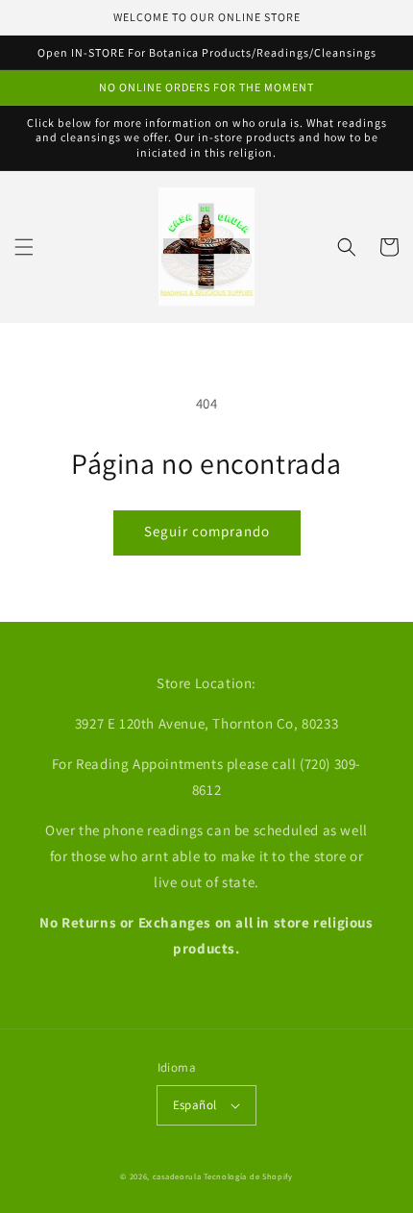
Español (195, 1105)
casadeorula (177, 1176)
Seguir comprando (207, 531)
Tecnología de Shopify (248, 1176)
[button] (24, 247)
